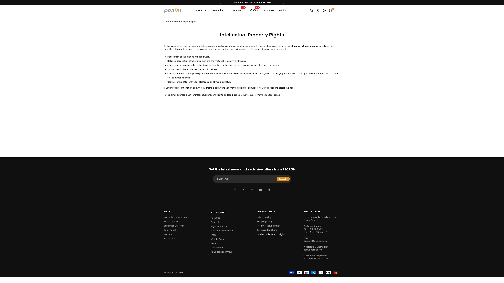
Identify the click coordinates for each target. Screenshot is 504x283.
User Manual (217, 247)
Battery (168, 234)
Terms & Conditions (267, 230)
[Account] (324, 10)
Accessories (170, 238)
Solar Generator (172, 221)
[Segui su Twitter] (243, 189)
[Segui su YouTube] (260, 189)
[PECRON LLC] (252, 2)
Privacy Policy (264, 217)
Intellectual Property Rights (271, 234)
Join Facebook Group (222, 252)
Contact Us (216, 222)
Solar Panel (170, 230)
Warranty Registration (222, 230)
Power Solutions (219, 10)
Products (201, 10)
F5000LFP (255, 9)
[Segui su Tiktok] (269, 189)
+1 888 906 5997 (315, 229)
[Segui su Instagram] (252, 189)
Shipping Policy (264, 221)
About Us (269, 10)
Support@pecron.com (315, 241)
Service (282, 10)
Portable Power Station (176, 217)
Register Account (219, 226)
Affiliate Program (219, 239)
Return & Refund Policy (268, 225)
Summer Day (239, 9)
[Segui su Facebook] (235, 189)
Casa (166, 21)
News (213, 243)
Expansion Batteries (174, 225)
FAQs (213, 235)
